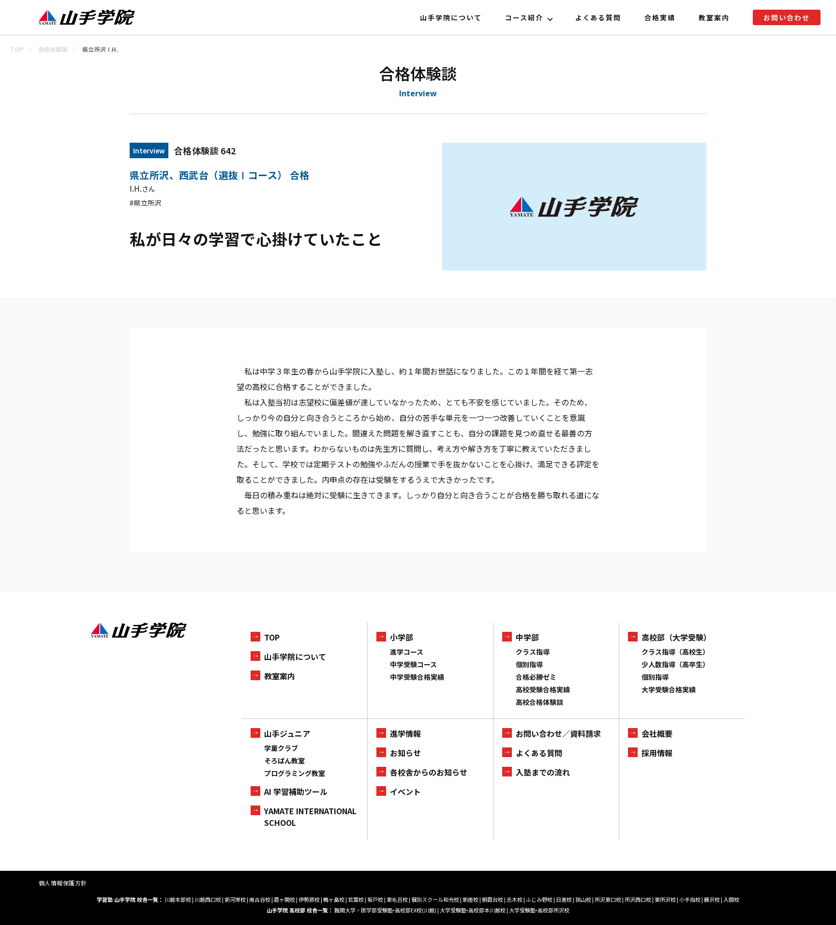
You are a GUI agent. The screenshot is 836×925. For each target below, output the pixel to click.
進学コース (406, 651)
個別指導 (529, 664)
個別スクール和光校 (435, 899)
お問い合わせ (786, 17)
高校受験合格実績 (543, 689)
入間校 (731, 899)
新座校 (470, 899)
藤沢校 (712, 899)
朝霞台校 (492, 899)
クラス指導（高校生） (675, 651)
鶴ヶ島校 (333, 899)
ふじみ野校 (539, 899)
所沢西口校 (638, 899)
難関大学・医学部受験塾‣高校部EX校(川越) (385, 910)
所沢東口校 (608, 899)
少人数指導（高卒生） (675, 664)
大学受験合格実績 (669, 689)
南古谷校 (259, 899)
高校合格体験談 (539, 702)
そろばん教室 (284, 760)
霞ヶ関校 (284, 899)
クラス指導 (533, 651)
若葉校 (356, 899)
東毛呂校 (397, 899)
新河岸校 (235, 899)
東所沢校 (665, 899)
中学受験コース (413, 664)
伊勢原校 (309, 899)
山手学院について (451, 17)
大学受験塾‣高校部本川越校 (473, 910)
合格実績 (659, 17)
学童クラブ (281, 748)
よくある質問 (598, 17)
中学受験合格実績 (417, 677)
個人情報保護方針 (63, 883)
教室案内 (714, 17)
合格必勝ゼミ (536, 677)
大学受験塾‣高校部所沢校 (539, 910)
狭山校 (583, 899)
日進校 (564, 899)
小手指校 (690, 899)
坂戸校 (375, 899)
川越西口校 (207, 899)
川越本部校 (177, 899)
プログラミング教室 (294, 773)
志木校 (514, 899)
